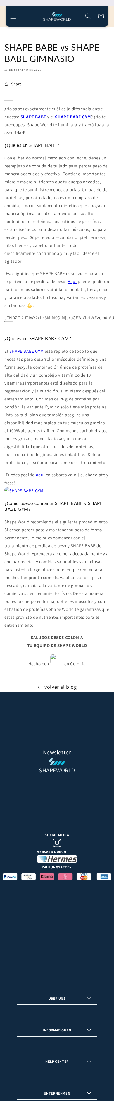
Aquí (72, 281)
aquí (40, 475)
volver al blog (60, 686)
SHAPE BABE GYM (26, 351)
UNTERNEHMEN (57, 1093)
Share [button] (16, 84)
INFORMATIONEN (57, 1030)
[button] (13, 16)
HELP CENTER (57, 1061)
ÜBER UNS (57, 998)
